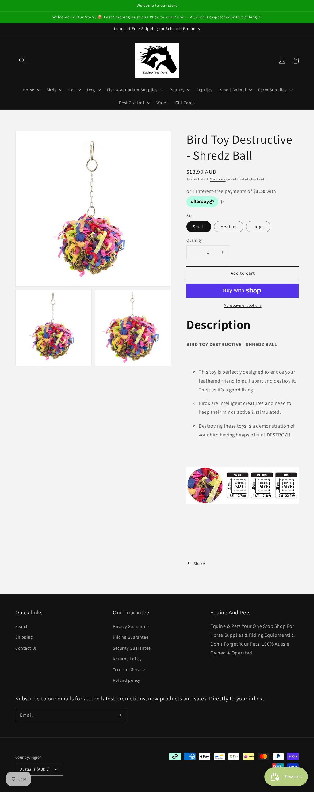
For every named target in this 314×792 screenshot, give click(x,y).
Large (258, 226)
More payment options (243, 305)
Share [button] (199, 563)
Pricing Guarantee (130, 637)
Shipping (218, 179)
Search (22, 626)
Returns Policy (127, 659)
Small (199, 226)
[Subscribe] (119, 715)
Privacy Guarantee (131, 626)
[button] (22, 60)
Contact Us (26, 648)
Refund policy (126, 680)
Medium (228, 226)
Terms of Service (129, 669)
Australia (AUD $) (35, 769)
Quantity (194, 240)
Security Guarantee (132, 648)
